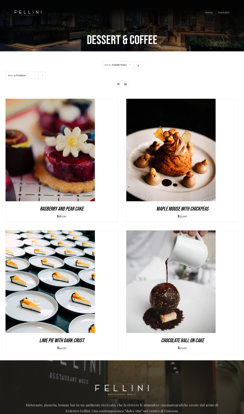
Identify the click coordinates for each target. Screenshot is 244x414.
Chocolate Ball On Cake (182, 340)
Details (68, 151)
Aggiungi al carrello (42, 151)
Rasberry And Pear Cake (61, 209)
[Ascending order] (138, 65)
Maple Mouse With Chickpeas (182, 209)
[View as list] (125, 84)
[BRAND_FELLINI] (28, 12)
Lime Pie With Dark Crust (61, 340)
